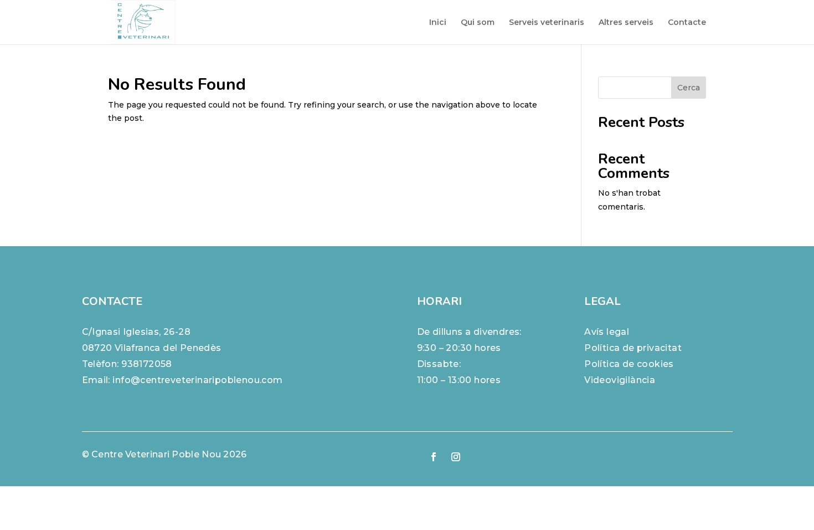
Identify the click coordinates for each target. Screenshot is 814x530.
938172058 (146, 364)
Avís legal (606, 332)
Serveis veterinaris (546, 22)
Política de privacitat (633, 348)
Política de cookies (629, 364)
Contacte (687, 22)
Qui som (477, 22)
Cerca (688, 88)
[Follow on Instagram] (456, 457)
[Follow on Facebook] (433, 457)
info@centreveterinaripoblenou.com (197, 380)
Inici (437, 22)
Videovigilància (619, 380)
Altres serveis (626, 22)
